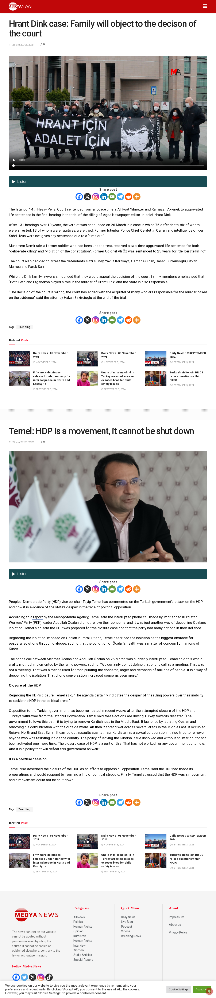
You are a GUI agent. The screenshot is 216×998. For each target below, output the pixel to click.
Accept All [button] (202, 989)
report (37, 617)
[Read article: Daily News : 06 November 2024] (19, 358)
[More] (136, 196)
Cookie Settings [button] (178, 989)
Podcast (126, 926)
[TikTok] (49, 977)
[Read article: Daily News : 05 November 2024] (87, 358)
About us (175, 924)
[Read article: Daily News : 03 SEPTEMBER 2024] (155, 358)
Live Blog (127, 921)
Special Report (83, 959)
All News (79, 917)
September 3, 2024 (182, 362)
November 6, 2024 (45, 362)
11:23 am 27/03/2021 (21, 44)
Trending (25, 327)
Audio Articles (82, 954)
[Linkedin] (104, 196)
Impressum (176, 917)
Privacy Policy (178, 932)
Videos (125, 931)
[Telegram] (120, 196)
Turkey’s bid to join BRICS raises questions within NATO (186, 376)
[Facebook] (79, 196)
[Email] (112, 196)
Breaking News (131, 936)
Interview (79, 945)
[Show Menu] (205, 6)
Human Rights (82, 926)
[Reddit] (128, 196)
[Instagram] (95, 196)
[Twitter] (24, 977)
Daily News (128, 917)
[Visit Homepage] (20, 6)
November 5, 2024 (113, 362)
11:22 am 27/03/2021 (21, 442)
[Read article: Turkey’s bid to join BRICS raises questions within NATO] (155, 378)
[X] (87, 196)
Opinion (78, 931)
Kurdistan (79, 936)
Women (78, 950)
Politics (78, 921)
